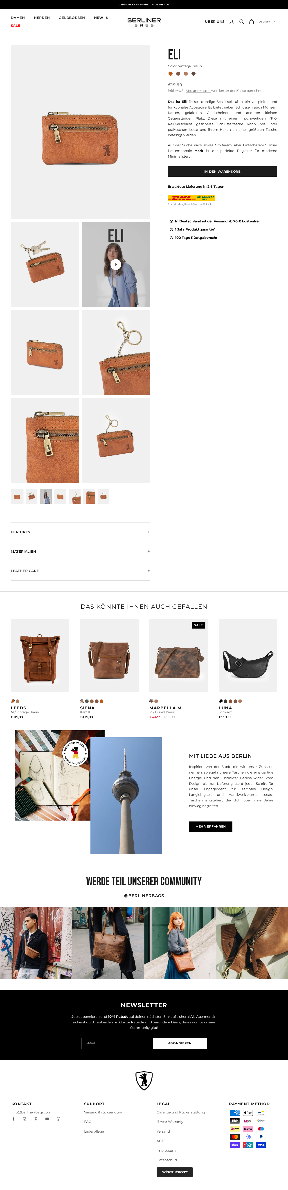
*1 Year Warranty (170, 1122)
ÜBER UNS (215, 21)
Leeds (18, 708)
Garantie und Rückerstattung (181, 1112)
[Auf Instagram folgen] (25, 1119)
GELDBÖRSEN (72, 18)
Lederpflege (94, 1131)
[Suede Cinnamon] (230, 701)
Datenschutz (167, 1160)
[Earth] (97, 701)
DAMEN (18, 18)
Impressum (166, 1150)
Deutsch (264, 21)
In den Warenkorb (222, 172)
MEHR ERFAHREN (211, 826)
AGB (160, 1141)
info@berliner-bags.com (31, 1112)
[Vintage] (13, 701)
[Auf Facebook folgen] (13, 1119)
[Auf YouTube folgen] (47, 1119)
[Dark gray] (87, 701)
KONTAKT (21, 1104)
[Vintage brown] (101, 701)
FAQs (88, 1122)
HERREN (42, 18)
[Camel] (17, 701)
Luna (225, 708)
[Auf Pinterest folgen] (36, 1119)
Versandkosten (198, 90)
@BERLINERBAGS (144, 895)
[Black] (221, 701)
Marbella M (165, 708)
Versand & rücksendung (103, 1112)
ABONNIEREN (180, 1043)
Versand (163, 1131)
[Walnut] (92, 701)
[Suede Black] (225, 701)
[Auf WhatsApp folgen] (58, 1119)
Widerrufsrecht (175, 1172)
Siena (87, 708)
